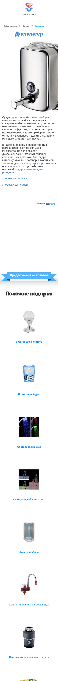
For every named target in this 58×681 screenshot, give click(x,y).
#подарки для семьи (15, 184)
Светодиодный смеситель (29, 499)
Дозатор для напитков (29, 341)
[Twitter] (53, 203)
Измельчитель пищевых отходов (29, 657)
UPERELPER (29, 14)
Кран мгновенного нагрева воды (29, 604)
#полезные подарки (14, 178)
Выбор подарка (10, 26)
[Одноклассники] (50, 203)
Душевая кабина (29, 552)
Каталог (26, 26)
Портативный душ (29, 394)
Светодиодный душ (29, 447)
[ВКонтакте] (47, 203)
